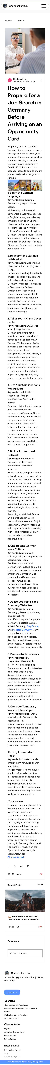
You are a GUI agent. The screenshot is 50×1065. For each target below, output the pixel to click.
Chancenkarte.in (18, 5)
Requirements (10, 1035)
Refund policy (27, 1062)
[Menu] (44, 6)
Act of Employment (12, 1057)
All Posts (8, 20)
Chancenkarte (12, 1024)
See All (40, 885)
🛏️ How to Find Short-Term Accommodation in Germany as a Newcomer (24, 918)
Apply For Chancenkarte (14, 1032)
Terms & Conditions (14, 1062)
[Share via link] (27, 866)
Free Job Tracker (11, 1018)
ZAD (6, 1053)
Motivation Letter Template (15, 1015)
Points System (10, 1039)
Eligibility (8, 1028)
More (19, 20)
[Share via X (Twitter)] (15, 866)
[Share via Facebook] (9, 866)
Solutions (9, 1000)
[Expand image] (13, 185)
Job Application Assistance (16, 1005)
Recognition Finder (12, 1050)
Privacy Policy (38, 1062)
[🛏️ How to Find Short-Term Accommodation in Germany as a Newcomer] (25, 901)
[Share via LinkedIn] (21, 866)
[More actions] (41, 80)
